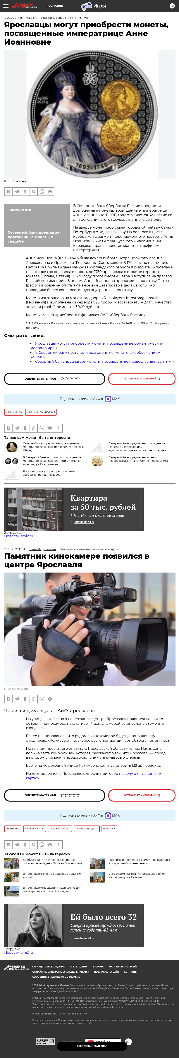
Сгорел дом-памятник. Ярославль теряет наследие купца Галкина (137, 875)
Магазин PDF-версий (123, 966)
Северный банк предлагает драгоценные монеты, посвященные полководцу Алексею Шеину (53, 447)
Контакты (130, 971)
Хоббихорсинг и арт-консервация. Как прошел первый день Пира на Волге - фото (52, 861)
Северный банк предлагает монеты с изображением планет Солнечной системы (138, 459)
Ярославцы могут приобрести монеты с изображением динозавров (50, 473)
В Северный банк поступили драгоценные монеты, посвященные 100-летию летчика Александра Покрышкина (52, 461)
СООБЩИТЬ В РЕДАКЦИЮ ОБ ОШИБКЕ (56, 976)
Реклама (98, 966)
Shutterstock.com (16, 688)
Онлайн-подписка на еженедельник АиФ (60, 971)
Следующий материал (92, 1046)
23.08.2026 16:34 (14, 549)
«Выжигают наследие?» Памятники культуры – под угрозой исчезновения (139, 861)
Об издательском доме (48, 966)
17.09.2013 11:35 (13, 17)
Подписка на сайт (106, 971)
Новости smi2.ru (18, 536)
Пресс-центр (78, 966)
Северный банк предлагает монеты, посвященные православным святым (103, 361)
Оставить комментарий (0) (142, 378)
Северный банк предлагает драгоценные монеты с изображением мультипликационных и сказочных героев (137, 447)
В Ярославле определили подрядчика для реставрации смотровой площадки (52, 889)
